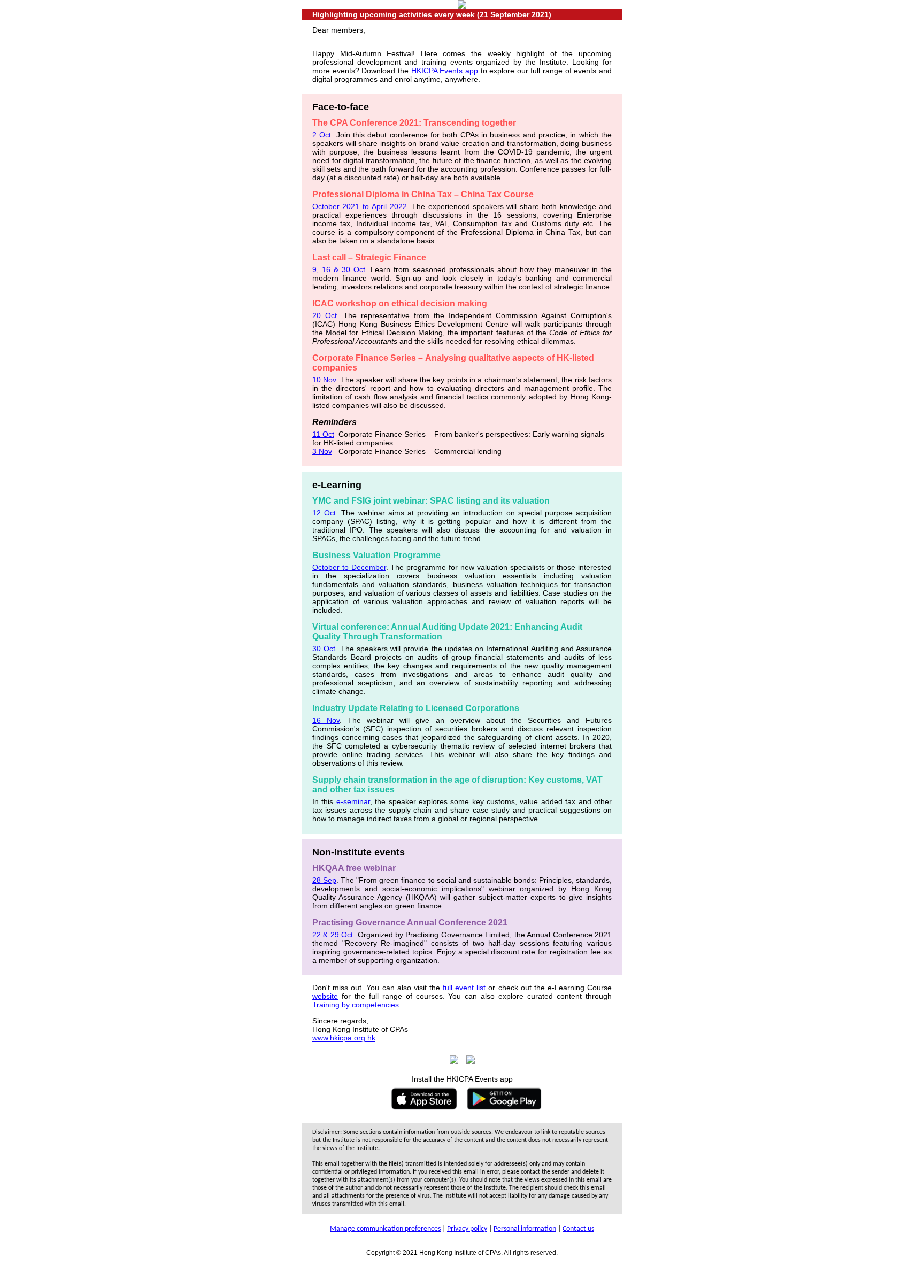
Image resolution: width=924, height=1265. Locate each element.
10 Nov (324, 379)
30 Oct (323, 648)
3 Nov (322, 451)
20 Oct (324, 315)
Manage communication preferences (385, 1229)
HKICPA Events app (444, 70)
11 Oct (323, 434)
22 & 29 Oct (332, 934)
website (325, 996)
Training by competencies (355, 1004)
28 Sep (324, 880)
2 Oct (321, 134)
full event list (464, 987)
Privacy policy (467, 1229)
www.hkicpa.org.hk (343, 1037)
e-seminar (353, 801)
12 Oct (324, 512)
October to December (349, 567)
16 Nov (326, 720)
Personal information (525, 1229)
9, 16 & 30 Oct (338, 269)
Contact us (578, 1229)
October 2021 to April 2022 (359, 206)
